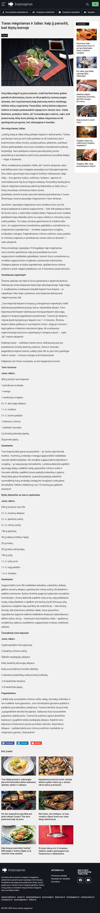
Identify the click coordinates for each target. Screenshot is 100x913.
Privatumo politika (59, 876)
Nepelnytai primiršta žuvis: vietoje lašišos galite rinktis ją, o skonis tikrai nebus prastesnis (55, 782)
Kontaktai (55, 882)
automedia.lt (48, 897)
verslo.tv (21, 897)
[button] (7, 743)
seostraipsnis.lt (21, 899)
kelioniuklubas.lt (33, 897)
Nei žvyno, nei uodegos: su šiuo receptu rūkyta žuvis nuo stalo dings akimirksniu (54, 817)
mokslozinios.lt (87, 897)
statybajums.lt (73, 897)
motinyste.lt (6, 899)
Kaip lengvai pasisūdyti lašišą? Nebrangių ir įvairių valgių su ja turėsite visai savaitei (16, 851)
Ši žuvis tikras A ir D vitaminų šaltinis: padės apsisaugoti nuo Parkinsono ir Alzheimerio (54, 851)
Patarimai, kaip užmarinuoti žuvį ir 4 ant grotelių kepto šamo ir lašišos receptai (85, 48)
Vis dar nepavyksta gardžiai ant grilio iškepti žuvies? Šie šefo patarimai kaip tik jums (16, 817)
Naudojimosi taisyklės (60, 879)
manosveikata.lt (8, 897)
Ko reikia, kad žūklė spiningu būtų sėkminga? (85, 73)
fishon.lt (32, 899)
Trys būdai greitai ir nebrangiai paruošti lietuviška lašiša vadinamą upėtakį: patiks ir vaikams (18, 782)
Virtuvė (4, 35)
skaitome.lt (60, 897)
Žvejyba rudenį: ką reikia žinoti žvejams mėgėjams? (86, 143)
